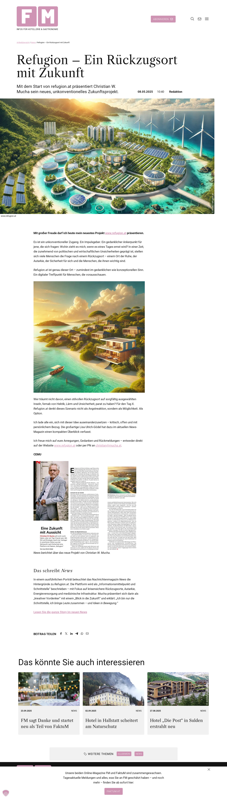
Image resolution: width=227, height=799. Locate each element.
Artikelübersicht (23, 42)
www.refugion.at (115, 233)
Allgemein (124, 753)
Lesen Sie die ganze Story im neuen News (60, 612)
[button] (6, 793)
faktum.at (113, 791)
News (33, 42)
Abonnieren (161, 19)
